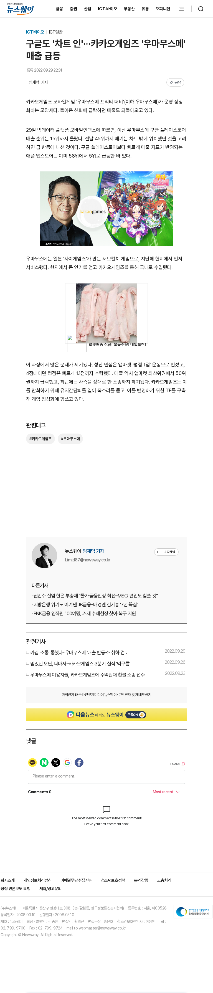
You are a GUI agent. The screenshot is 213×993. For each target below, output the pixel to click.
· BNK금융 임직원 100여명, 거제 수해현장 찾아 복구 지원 (84, 613)
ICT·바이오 (107, 8)
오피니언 (163, 8)
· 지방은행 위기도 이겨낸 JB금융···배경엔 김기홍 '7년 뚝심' (85, 604)
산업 (88, 8)
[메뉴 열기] (181, 8)
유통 (145, 8)
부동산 (129, 8)
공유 (177, 82)
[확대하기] (106, 175)
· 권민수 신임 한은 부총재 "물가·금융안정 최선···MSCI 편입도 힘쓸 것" (95, 596)
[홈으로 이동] (20, 9)
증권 (73, 8)
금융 (60, 8)
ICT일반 (55, 32)
